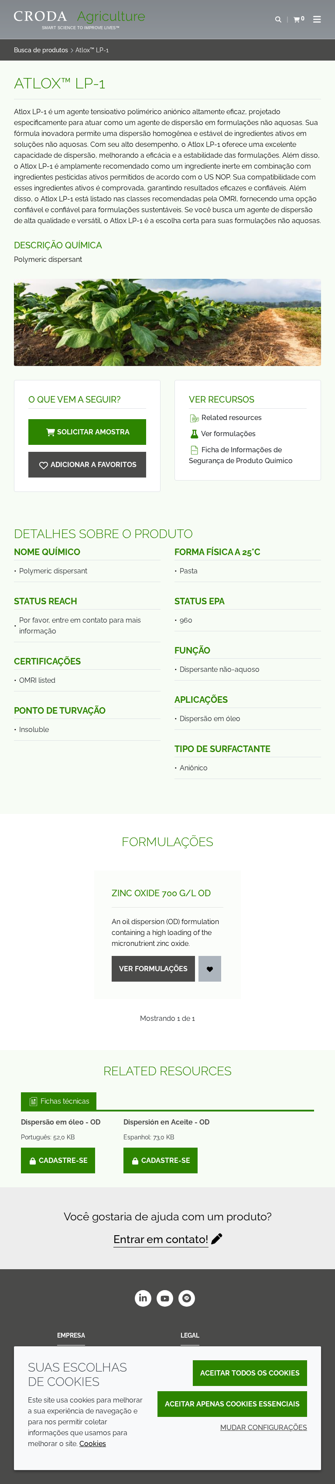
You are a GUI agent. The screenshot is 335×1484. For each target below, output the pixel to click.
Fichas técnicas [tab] (64, 1101)
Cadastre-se (62, 1160)
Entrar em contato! (161, 1239)
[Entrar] (209, 969)
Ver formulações (228, 434)
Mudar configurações (263, 1427)
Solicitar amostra (93, 432)
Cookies (92, 1444)
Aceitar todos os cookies (250, 1373)
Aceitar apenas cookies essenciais (232, 1404)
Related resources (231, 417)
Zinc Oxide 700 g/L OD (161, 893)
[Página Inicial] (80, 17)
